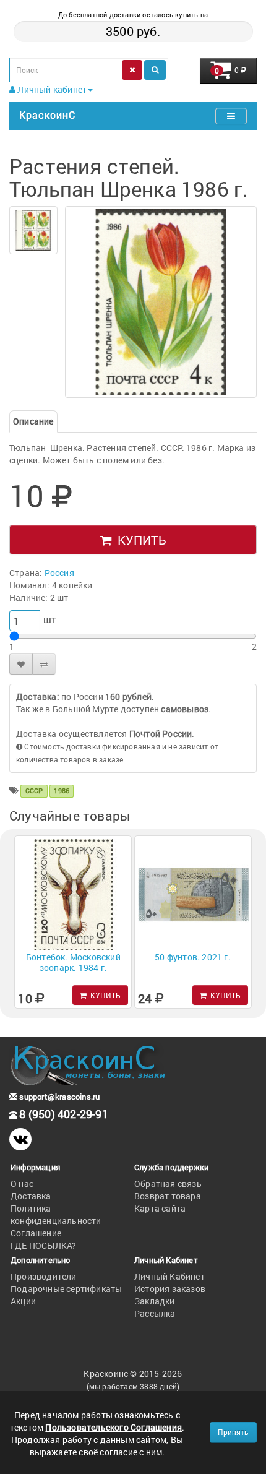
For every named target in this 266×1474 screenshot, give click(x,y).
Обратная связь (168, 1183)
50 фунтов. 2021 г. (193, 957)
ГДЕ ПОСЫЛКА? (43, 1245)
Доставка (31, 1196)
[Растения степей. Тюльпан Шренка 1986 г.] (33, 230)
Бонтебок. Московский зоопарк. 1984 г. (73, 962)
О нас (22, 1183)
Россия (59, 573)
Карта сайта (160, 1208)
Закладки (154, 1301)
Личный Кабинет (169, 1276)
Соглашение (36, 1233)
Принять (233, 1432)
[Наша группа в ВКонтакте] (20, 1139)
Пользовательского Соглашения (113, 1427)
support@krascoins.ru (58, 1096)
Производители (44, 1276)
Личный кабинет (51, 89)
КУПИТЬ (138, 540)
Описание (33, 421)
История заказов (169, 1289)
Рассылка (155, 1313)
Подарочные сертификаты (66, 1289)
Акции (23, 1301)
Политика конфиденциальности (56, 1214)
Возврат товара (167, 1196)
